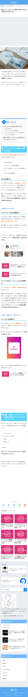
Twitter (4, 663)
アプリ (4, 666)
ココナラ (4, 672)
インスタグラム (12, 510)
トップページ (5, 692)
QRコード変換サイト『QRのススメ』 (12, 315)
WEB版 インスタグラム (8, 208)
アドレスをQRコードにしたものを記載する (14, 132)
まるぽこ (14, 2)
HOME (15, 690)
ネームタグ (4, 323)
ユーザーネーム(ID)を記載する (12, 130)
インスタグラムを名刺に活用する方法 (12, 126)
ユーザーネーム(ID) (6, 216)
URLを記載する (8, 128)
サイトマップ (23, 692)
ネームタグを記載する (10, 134)
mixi (3, 660)
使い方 (16, 692)
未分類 (4, 678)
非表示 (13, 122)
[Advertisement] (14, 31)
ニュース (4, 675)
